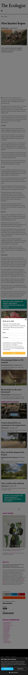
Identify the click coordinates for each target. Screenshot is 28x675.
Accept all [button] (7, 668)
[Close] (26, 319)
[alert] (14, 666)
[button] (14, 672)
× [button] (26, 658)
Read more (9, 666)
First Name (5, 337)
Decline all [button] (20, 668)
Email (4, 332)
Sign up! (14, 353)
